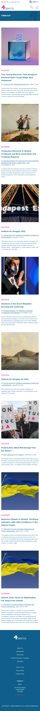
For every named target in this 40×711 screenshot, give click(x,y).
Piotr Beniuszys (9, 455)
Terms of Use (20, 667)
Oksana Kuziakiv (9, 161)
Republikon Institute (21, 84)
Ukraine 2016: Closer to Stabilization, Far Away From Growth (18, 599)
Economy (5, 147)
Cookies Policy (20, 674)
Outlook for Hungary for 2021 (15, 379)
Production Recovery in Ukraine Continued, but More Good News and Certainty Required (18, 154)
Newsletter (20, 661)
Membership (20, 651)
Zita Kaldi (6, 84)
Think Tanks (20, 654)
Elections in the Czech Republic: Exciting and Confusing (16, 305)
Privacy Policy (20, 670)
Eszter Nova (7, 235)
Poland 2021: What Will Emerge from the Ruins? (18, 449)
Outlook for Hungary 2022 (13, 231)
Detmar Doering (9, 311)
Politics (5, 70)
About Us (20, 648)
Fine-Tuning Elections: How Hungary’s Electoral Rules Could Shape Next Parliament (19, 77)
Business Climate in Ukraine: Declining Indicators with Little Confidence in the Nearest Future (19, 522)
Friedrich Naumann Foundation (20, 658)
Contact (20, 681)
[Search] (31, 7)
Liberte (21, 455)
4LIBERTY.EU (18, 706)
